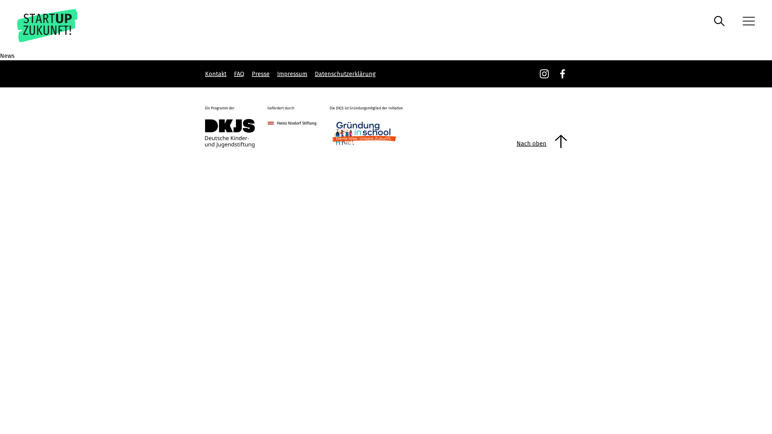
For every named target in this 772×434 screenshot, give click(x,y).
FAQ (239, 73)
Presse (261, 73)
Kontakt (215, 73)
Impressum (292, 73)
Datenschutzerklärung (345, 73)
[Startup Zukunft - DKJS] (56, 25)
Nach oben (531, 143)
